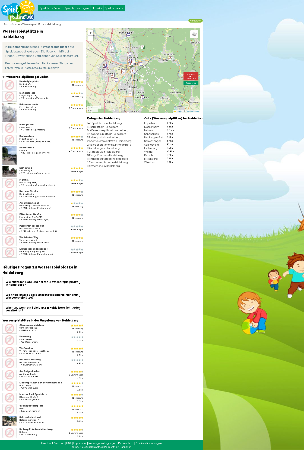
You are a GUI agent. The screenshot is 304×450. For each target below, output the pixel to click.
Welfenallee (26, 348)
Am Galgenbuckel (29, 371)
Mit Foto (97, 8)
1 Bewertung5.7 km (77, 353)
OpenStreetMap (192, 111)
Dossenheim (151, 126)
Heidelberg (54, 24)
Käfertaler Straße (30, 214)
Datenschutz (126, 443)
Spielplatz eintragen (77, 8)
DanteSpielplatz (49, 67)
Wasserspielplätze (33, 24)
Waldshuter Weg (28, 237)
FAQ (68, 443)
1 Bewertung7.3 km (77, 388)
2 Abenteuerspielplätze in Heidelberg (109, 140)
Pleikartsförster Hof (31, 225)
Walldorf (149, 151)
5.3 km (80, 340)
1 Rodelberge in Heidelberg (103, 148)
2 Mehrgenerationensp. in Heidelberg (109, 144)
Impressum (80, 443)
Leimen (148, 130)
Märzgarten (66, 63)
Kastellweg (31, 67)
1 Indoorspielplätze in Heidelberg (106, 133)
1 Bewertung (77, 85)
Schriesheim (151, 144)
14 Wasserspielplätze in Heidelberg (107, 130)
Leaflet (179, 111)
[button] (133, 62)
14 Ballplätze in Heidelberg (102, 126)
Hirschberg (151, 158)
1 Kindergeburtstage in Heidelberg (107, 158)
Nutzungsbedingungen (102, 443)
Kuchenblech (26, 136)
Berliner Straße (28, 191)
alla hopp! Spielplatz (31, 405)
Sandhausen (151, 133)
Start (7, 24)
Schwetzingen (153, 140)
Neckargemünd (153, 137)
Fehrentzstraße (14, 67)
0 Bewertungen (76, 229)
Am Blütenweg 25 (29, 202)
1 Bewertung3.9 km (77, 330)
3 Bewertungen (76, 108)
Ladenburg (150, 148)
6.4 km (80, 363)
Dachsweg (25, 336)
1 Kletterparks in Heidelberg (103, 165)
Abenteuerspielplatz (31, 325)
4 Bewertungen (76, 151)
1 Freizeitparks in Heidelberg (104, 137)
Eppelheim (150, 123)
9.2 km (80, 421)
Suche (16, 24)
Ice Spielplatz (27, 92)
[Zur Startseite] (18, 11)
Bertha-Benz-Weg (30, 359)
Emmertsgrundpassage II (33, 248)
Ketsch (148, 155)
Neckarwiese (50, 63)
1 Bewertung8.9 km (77, 411)
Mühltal (23, 179)
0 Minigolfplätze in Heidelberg (105, 155)
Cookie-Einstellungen (149, 443)
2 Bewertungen (76, 171)
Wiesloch (149, 162)
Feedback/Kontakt (52, 443)
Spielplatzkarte (114, 8)
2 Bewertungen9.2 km (76, 434)
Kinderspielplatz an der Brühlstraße (40, 382)
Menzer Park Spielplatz (33, 394)
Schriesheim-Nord (30, 417)
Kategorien (191, 83)
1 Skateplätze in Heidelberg (103, 151)
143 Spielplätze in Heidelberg (104, 123)
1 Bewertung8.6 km (77, 399)
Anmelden (195, 20)
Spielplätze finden (50, 8)
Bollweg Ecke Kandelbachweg (36, 429)
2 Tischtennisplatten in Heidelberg (107, 162)
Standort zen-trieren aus (191, 76)
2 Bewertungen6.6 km (76, 376)
